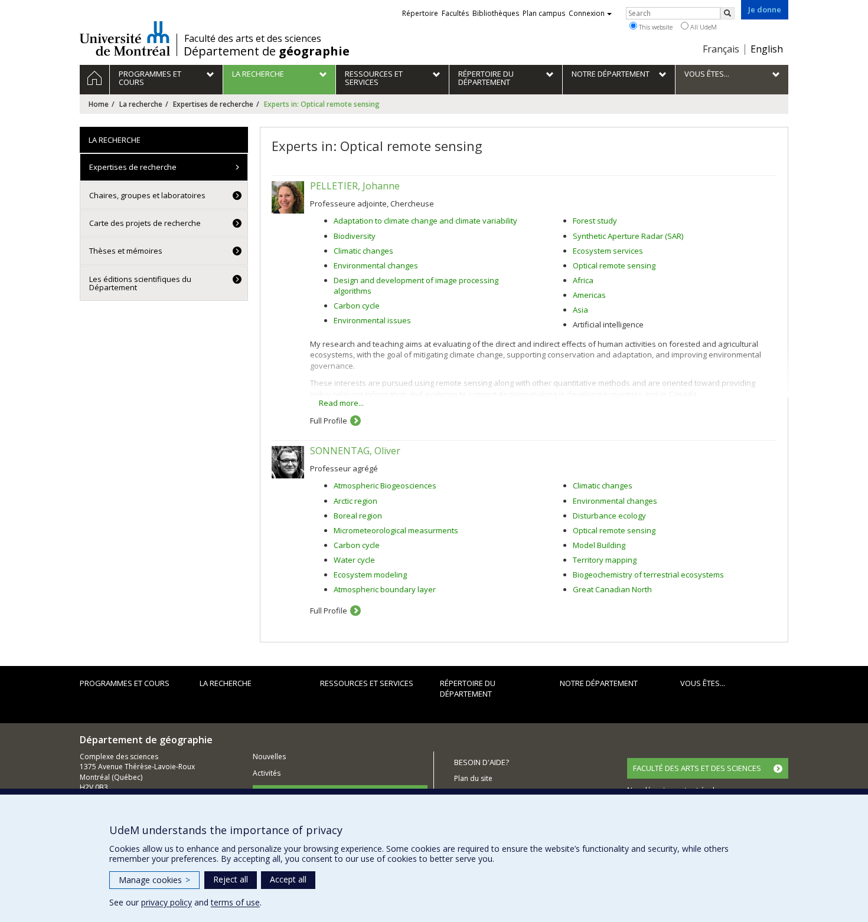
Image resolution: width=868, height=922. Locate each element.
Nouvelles (269, 757)
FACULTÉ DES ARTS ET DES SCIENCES (697, 768)
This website (655, 26)
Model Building (599, 545)
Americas (589, 295)
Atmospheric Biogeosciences (385, 485)
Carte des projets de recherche (145, 223)
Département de (267, 51)
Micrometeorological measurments (396, 530)
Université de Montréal (125, 38)
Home (99, 104)
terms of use (235, 902)
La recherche (140, 104)
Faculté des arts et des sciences (252, 38)
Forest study (595, 220)
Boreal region (358, 515)
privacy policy (166, 902)
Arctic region (355, 501)
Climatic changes (363, 250)
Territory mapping (605, 559)
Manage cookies (154, 879)
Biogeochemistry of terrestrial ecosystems (648, 574)
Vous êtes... (702, 683)
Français (721, 48)
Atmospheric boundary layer (385, 589)
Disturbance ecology (609, 515)
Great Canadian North (612, 589)
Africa (583, 280)
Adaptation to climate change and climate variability (425, 220)
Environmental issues (372, 320)
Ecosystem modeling (370, 574)
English (766, 48)
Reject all (230, 879)
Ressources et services (366, 683)
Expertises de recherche (213, 104)
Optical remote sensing (614, 265)
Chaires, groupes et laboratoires (147, 195)
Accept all (288, 879)
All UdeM (702, 26)
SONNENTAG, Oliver (355, 450)
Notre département (599, 683)
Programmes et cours (124, 683)
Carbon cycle (357, 305)
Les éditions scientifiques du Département (140, 283)
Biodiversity (355, 236)
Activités (266, 773)
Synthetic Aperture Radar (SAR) (628, 236)
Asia (580, 309)
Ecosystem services (608, 250)
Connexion (587, 13)
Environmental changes (376, 265)
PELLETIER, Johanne (355, 185)
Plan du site (473, 778)
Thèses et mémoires (125, 250)
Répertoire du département (467, 689)
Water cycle (354, 559)
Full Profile (328, 420)
